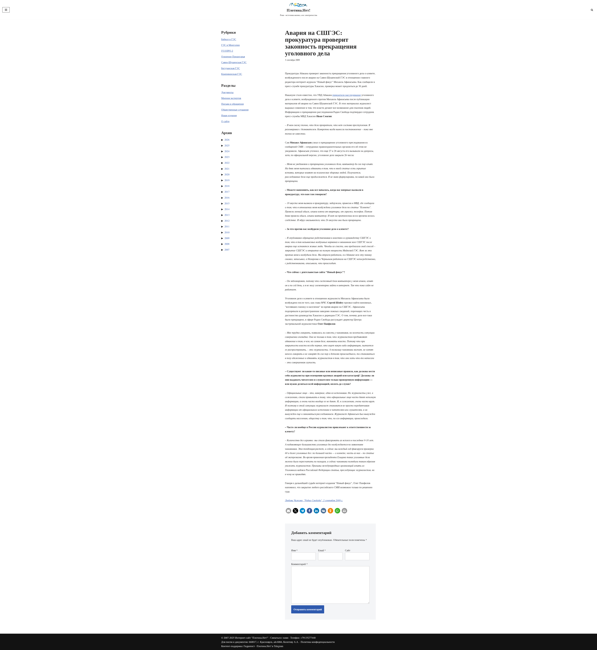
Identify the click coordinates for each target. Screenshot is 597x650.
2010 (226, 232)
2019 (226, 180)
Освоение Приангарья (233, 56)
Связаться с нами (279, 637)
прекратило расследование (346, 95)
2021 (226, 168)
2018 (226, 185)
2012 (226, 220)
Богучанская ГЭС (230, 68)
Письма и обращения (232, 103)
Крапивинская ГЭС (231, 74)
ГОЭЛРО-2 (227, 50)
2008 (226, 243)
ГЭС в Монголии (230, 45)
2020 (226, 174)
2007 (226, 249)
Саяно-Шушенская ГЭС (234, 62)
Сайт (347, 550)
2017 (226, 191)
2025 (226, 145)
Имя (294, 550)
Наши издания (229, 115)
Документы (227, 92)
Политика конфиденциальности (318, 641)
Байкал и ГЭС (228, 39)
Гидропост (249, 646)
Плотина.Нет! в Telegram (270, 646)
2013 (226, 214)
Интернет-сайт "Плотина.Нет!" (251, 637)
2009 (226, 238)
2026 (226, 139)
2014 (226, 209)
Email (322, 550)
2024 (226, 151)
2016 (226, 197)
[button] (288, 510)
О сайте (225, 121)
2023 (226, 157)
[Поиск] (592, 10)
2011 (226, 226)
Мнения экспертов (231, 98)
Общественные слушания (234, 109)
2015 (226, 203)
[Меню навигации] (6, 9)
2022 (226, 162)
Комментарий (299, 564)
